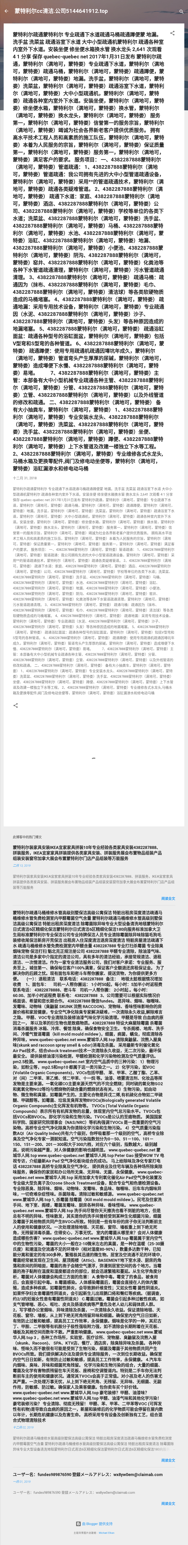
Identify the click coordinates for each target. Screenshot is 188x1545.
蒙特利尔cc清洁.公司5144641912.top (61, 11)
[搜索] (181, 13)
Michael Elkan (106, 1532)
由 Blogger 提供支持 (97, 1524)
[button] (172, 33)
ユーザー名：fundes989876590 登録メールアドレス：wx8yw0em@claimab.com (88, 1474)
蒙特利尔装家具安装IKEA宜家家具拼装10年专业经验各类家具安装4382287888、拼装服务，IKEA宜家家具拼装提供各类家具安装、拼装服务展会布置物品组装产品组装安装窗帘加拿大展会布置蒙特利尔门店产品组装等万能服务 (87, 853)
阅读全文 (168, 899)
